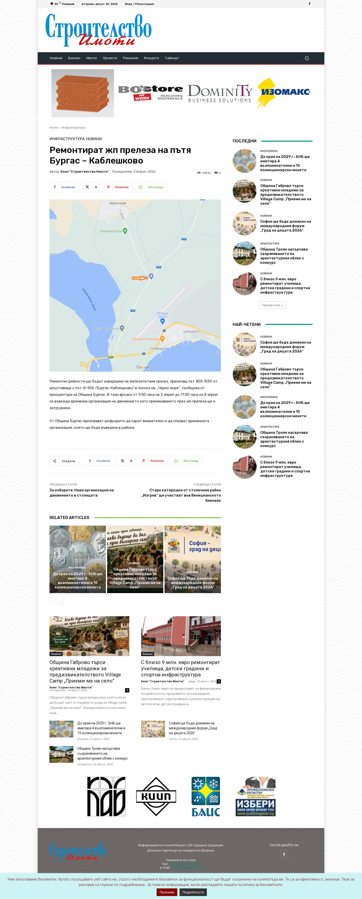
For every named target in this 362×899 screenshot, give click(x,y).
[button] (307, 58)
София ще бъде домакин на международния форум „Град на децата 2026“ (192, 582)
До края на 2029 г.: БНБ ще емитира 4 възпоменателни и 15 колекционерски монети (77, 580)
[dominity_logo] (220, 93)
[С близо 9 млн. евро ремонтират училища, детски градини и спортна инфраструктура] (181, 636)
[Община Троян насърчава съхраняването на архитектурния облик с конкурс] (61, 754)
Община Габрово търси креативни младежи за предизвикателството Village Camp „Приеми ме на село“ (135, 578)
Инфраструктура (73, 127)
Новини (94, 139)
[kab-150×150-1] (106, 796)
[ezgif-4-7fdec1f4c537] (256, 796)
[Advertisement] (236, 30)
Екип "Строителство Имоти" (85, 171)
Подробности (193, 892)
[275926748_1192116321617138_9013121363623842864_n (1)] (156, 796)
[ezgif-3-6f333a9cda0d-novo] (82, 93)
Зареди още (271, 305)
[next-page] (60, 601)
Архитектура (269, 243)
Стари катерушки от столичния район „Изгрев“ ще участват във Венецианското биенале (181, 495)
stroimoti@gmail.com (186, 867)
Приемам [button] (167, 892)
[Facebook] (310, 4)
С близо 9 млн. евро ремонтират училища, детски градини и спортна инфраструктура (180, 668)
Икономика (77, 567)
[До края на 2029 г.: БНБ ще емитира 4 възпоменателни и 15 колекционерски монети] (77, 559)
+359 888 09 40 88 (185, 864)
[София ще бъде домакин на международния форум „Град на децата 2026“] (193, 559)
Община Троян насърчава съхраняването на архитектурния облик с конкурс (102, 753)
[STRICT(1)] (284, 93)
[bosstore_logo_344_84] (150, 93)
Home (53, 127)
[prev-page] (52, 601)
